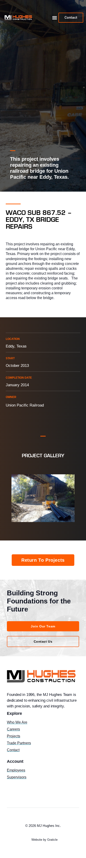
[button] (54, 17)
